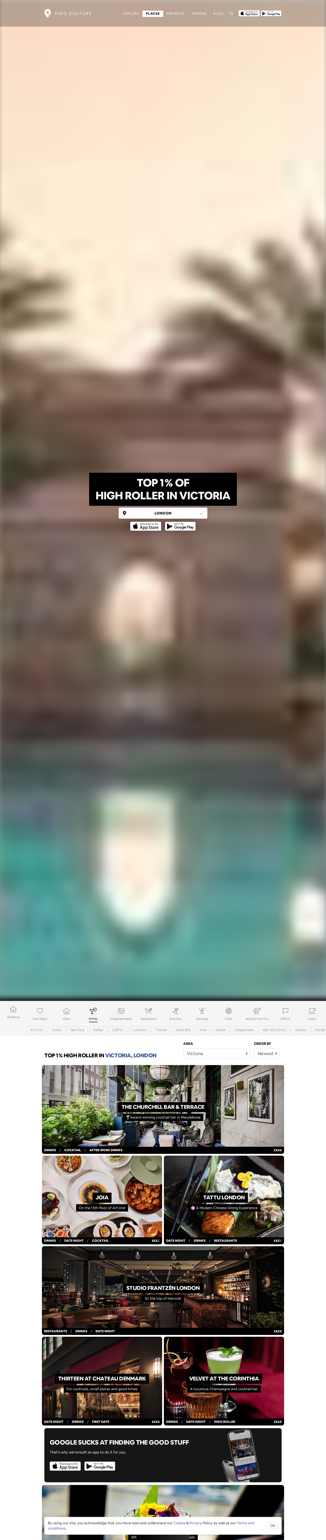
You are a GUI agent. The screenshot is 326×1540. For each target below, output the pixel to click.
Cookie (179, 1523)
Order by (262, 1043)
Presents (175, 14)
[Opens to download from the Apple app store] (249, 13)
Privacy (196, 1523)
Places (153, 14)
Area (188, 1043)
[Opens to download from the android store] (271, 13)
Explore (131, 14)
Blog (218, 14)
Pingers (199, 14)
